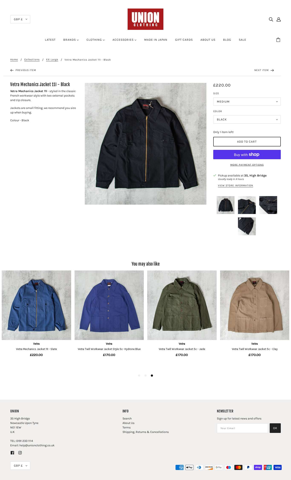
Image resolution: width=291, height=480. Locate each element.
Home (14, 59)
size (216, 93)
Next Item (261, 70)
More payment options (247, 164)
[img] (271, 19)
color (217, 111)
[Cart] (279, 39)
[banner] (145, 19)
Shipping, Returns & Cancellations (145, 432)
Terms (126, 427)
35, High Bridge (255, 175)
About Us (128, 423)
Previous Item (25, 70)
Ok (275, 428)
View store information (235, 185)
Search (127, 418)
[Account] (278, 19)
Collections (32, 59)
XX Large (52, 59)
